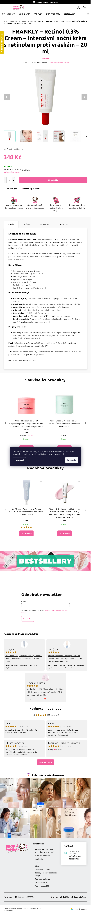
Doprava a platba (42, 879)
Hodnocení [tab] (63, 224)
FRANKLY (45, 58)
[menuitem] (8, 14)
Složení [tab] (27, 224)
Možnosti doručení (12, 172)
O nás (37, 862)
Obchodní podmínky (43, 869)
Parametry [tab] (44, 224)
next (85, 423)
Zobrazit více (45, 762)
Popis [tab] (11, 224)
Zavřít (17, 192)
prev (5, 423)
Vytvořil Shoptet (80, 909)
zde (63, 454)
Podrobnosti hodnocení (59, 62)
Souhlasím (71, 460)
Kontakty (39, 859)
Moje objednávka (42, 855)
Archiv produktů (42, 886)
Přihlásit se (27, 619)
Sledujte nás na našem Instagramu (48, 775)
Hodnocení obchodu (45, 708)
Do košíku (54, 180)
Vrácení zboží (41, 882)
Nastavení (19, 460)
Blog (37, 866)
